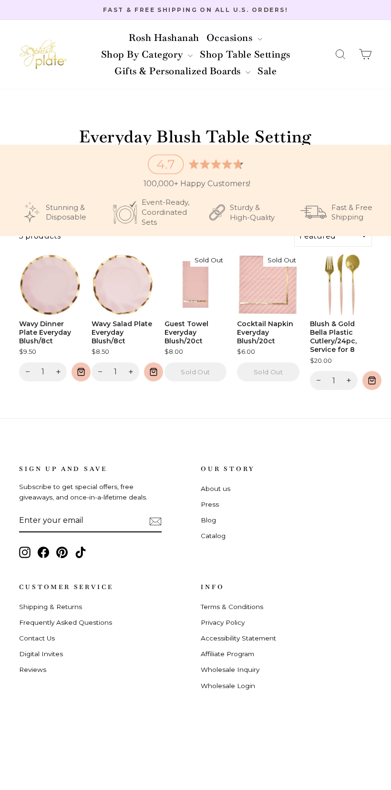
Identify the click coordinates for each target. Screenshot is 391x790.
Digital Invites (41, 654)
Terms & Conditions (232, 606)
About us (215, 488)
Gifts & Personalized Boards (178, 71)
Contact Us (37, 638)
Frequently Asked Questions (65, 622)
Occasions (230, 37)
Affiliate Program (227, 654)
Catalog (213, 536)
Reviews (32, 669)
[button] (340, 54)
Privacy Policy (223, 622)
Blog (208, 520)
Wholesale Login (228, 686)
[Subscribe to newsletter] (155, 521)
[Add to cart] (81, 371)
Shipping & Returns (50, 606)
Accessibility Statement (238, 638)
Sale (267, 71)
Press (210, 504)
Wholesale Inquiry (230, 669)
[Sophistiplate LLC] (43, 54)
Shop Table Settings (245, 54)
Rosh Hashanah (164, 37)
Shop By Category (143, 54)
